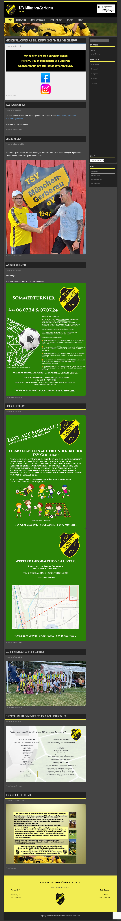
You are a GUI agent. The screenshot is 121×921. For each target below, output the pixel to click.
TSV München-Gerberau (36, 8)
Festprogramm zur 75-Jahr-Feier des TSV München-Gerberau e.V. (36, 716)
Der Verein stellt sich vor (18, 795)
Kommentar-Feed (96, 179)
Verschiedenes (17, 130)
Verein (14, 96)
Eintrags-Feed (95, 175)
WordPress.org (96, 183)
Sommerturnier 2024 (16, 264)
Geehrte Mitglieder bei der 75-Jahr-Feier (25, 651)
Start (10, 20)
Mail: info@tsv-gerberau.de (60, 887)
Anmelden (94, 172)
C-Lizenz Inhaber (13, 138)
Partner (81, 20)
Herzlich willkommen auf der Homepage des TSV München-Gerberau (41, 40)
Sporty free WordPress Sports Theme (53, 915)
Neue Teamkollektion (15, 104)
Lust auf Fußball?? (16, 406)
